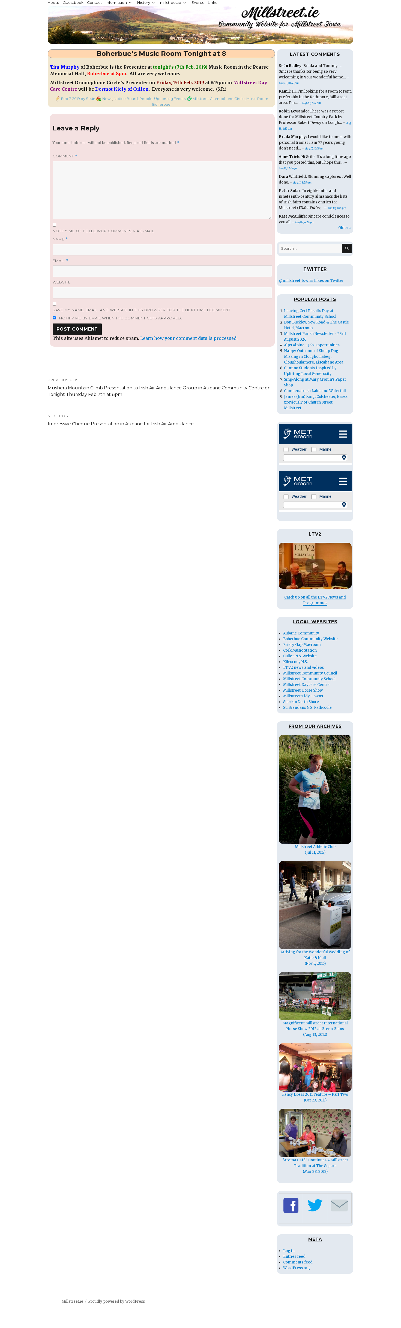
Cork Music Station (300, 650)
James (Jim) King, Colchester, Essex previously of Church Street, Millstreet (316, 402)
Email (60, 260)
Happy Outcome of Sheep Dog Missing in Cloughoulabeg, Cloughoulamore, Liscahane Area (313, 357)
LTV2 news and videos (303, 667)
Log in (289, 1250)
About (53, 2)
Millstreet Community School (309, 679)
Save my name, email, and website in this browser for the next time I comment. (142, 310)
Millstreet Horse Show (303, 690)
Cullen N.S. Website (300, 656)
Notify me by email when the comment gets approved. (120, 318)
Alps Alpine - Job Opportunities (312, 345)
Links (212, 2)
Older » (345, 227)
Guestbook (73, 2)
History (143, 2)
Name (60, 239)
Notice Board (126, 98)
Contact (94, 2)
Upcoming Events (169, 98)
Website (62, 282)
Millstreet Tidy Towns (303, 696)
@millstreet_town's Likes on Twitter (311, 280)
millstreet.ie (170, 2)
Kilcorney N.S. (295, 662)
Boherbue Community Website (310, 639)
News (107, 98)
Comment (65, 156)
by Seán (87, 98)
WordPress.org (296, 1268)
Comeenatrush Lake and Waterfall (315, 391)
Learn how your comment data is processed (188, 338)
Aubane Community (301, 633)
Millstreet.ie (72, 1301)
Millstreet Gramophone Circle (219, 98)
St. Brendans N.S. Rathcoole (307, 707)
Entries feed (294, 1256)
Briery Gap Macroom (302, 644)
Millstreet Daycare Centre (306, 684)
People (145, 98)
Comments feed (298, 1262)
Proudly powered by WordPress (116, 1301)
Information (116, 2)
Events (197, 2)
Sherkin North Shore (301, 702)
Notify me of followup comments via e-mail (103, 231)
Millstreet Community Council (310, 673)
